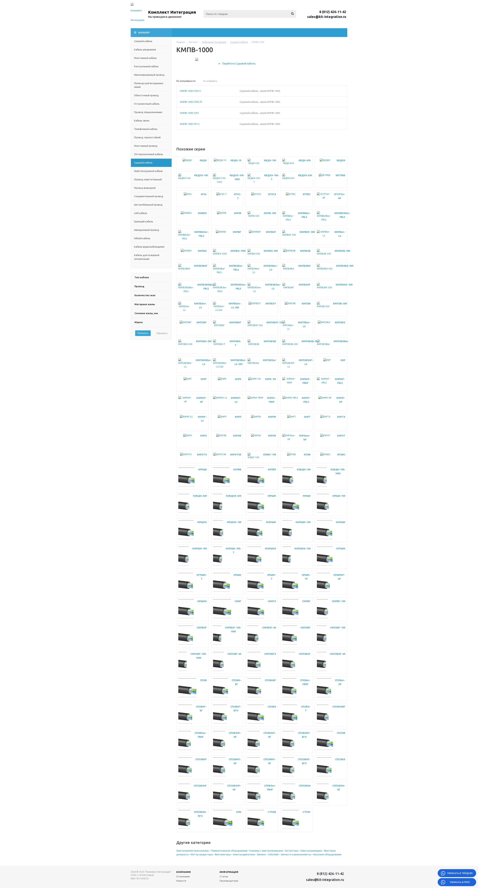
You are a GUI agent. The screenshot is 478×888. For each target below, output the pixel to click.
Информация (229, 872)
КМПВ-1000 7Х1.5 (189, 124)
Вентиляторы (223, 854)
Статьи (224, 876)
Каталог (144, 32)
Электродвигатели (244, 854)
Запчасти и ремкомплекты (296, 854)
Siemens (261, 854)
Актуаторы (292, 850)
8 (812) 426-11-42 (332, 11)
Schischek (273, 854)
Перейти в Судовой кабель (239, 63)
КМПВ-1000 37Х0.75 (191, 102)
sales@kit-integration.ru (326, 16)
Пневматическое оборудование (229, 850)
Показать (142, 333)
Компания (183, 872)
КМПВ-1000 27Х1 (189, 113)
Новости (181, 880)
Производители (229, 880)
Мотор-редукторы (202, 854)
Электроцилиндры (311, 850)
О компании (183, 876)
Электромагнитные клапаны (192, 850)
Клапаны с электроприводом (267, 850)
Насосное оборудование (327, 854)
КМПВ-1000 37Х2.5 (190, 91)
